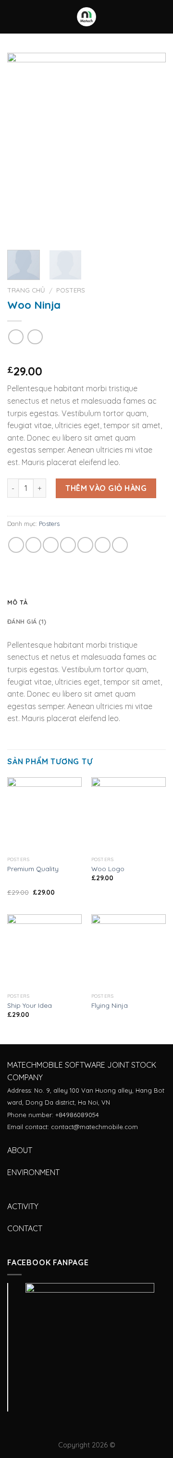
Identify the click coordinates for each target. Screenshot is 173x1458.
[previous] (22, 147)
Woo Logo (107, 868)
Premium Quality (33, 868)
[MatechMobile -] (86, 17)
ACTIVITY (22, 1206)
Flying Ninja (109, 1005)
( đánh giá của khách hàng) (57, 356)
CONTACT (24, 1228)
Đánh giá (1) (26, 621)
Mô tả (17, 602)
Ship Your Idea (29, 1005)
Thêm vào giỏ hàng (106, 488)
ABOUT (19, 1150)
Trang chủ (26, 290)
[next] (150, 147)
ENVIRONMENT (33, 1172)
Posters (70, 290)
